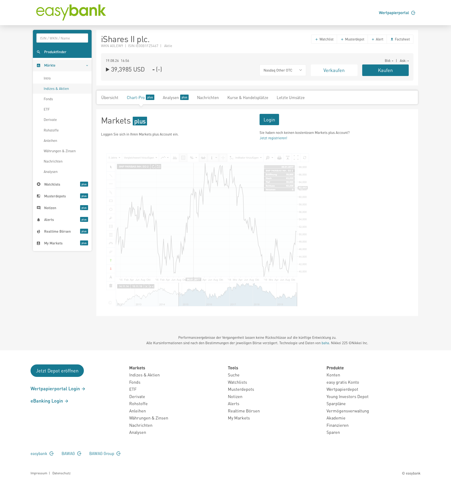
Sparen (333, 432)
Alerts (233, 403)
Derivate (50, 119)
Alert (379, 39)
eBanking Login (47, 401)
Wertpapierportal (394, 12)
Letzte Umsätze (291, 97)
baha (325, 342)
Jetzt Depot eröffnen (57, 370)
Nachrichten (53, 161)
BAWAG (69, 453)
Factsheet (402, 39)
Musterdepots (241, 389)
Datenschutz (61, 473)
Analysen (51, 171)
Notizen (235, 396)
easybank (39, 453)
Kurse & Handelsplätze (247, 97)
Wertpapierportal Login (56, 388)
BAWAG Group (102, 453)
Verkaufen (334, 70)
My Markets (239, 417)
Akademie (336, 417)
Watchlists (237, 382)
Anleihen (50, 140)
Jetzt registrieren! (273, 138)
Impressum (39, 473)
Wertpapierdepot (342, 389)
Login (269, 119)
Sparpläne (336, 403)
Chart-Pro (136, 97)
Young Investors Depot (348, 396)
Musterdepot (354, 39)
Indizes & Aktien (56, 88)
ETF (47, 109)
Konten (333, 374)
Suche (234, 374)
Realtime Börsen (244, 410)
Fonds (48, 98)
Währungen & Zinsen (60, 150)
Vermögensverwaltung (348, 410)
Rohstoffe (51, 130)
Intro (47, 78)
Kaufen (385, 70)
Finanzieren (338, 425)
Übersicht (109, 97)
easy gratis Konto (343, 382)
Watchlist (326, 39)
